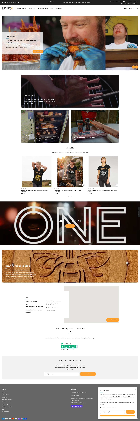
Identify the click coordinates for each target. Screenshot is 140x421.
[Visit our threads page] (9, 3)
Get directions (112, 319)
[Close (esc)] (135, 389)
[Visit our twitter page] (16, 3)
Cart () (130, 8)
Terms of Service (7, 402)
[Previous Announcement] (49, 3)
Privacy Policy (6, 404)
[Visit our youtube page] (18, 3)
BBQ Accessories (43, 8)
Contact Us (5, 394)
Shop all (70, 226)
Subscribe (130, 411)
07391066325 (75, 395)
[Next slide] (136, 67)
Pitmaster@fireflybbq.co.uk (79, 392)
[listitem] (70, 2)
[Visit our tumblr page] (14, 3)
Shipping (74, 3)
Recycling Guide (6, 406)
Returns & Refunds (7, 399)
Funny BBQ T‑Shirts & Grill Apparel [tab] (77, 152)
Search (123, 8)
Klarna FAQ (5, 411)
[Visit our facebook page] (3, 3)
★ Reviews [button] (138, 212)
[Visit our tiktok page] (11, 3)
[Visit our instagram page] (5, 3)
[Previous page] (21, 172)
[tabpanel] (70, 176)
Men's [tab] (61, 152)
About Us (4, 392)
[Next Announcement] (91, 3)
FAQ (3, 409)
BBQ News (59, 8)
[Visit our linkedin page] (7, 3)
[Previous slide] (133, 67)
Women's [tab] (54, 152)
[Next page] (119, 172)
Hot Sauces (38, 51)
